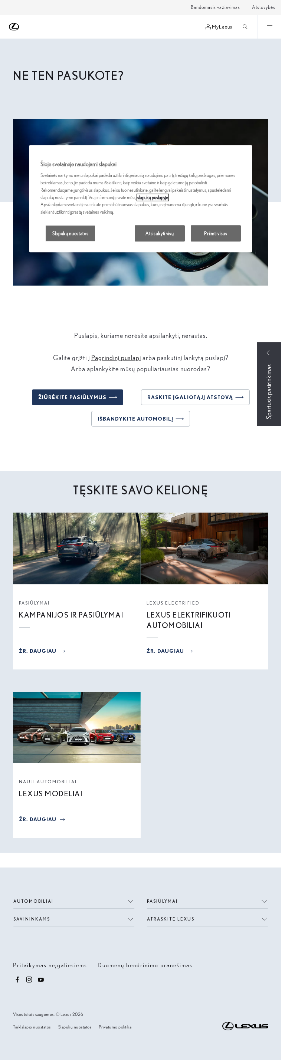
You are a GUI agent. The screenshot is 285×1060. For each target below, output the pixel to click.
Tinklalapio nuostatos (32, 1027)
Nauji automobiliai (48, 781)
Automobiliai (33, 901)
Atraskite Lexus (170, 919)
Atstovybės (263, 7)
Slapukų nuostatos (75, 1027)
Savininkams (31, 919)
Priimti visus (215, 233)
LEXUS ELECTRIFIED (173, 603)
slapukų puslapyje (152, 197)
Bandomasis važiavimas (215, 7)
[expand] (269, 27)
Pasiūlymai (34, 603)
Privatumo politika (115, 1027)
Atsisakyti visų (159, 233)
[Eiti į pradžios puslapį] (14, 27)
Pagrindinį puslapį (116, 358)
